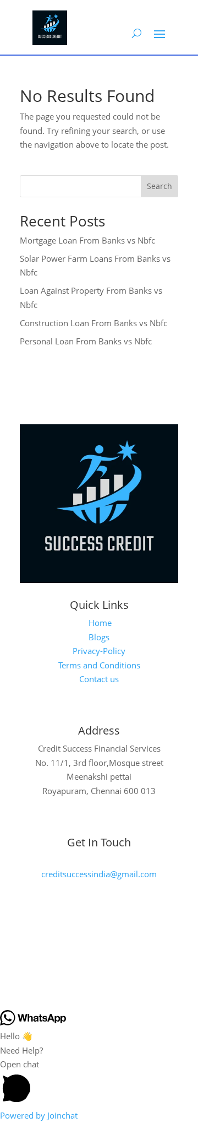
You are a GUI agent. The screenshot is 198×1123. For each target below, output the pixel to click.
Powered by (39, 1115)
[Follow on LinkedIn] (124, 951)
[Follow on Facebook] (69, 951)
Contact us (99, 678)
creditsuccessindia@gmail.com (99, 873)
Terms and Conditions (99, 665)
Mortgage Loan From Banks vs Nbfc (87, 240)
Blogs (99, 637)
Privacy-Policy (99, 650)
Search (159, 186)
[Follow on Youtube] (96, 951)
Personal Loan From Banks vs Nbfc (86, 341)
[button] (99, 1083)
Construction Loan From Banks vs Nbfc (93, 322)
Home (100, 622)
